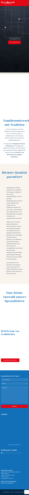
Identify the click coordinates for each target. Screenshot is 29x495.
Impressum (11, 444)
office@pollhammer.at (7, 478)
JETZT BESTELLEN (14, 42)
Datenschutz (18, 444)
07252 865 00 (5, 476)
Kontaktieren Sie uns (10, 360)
